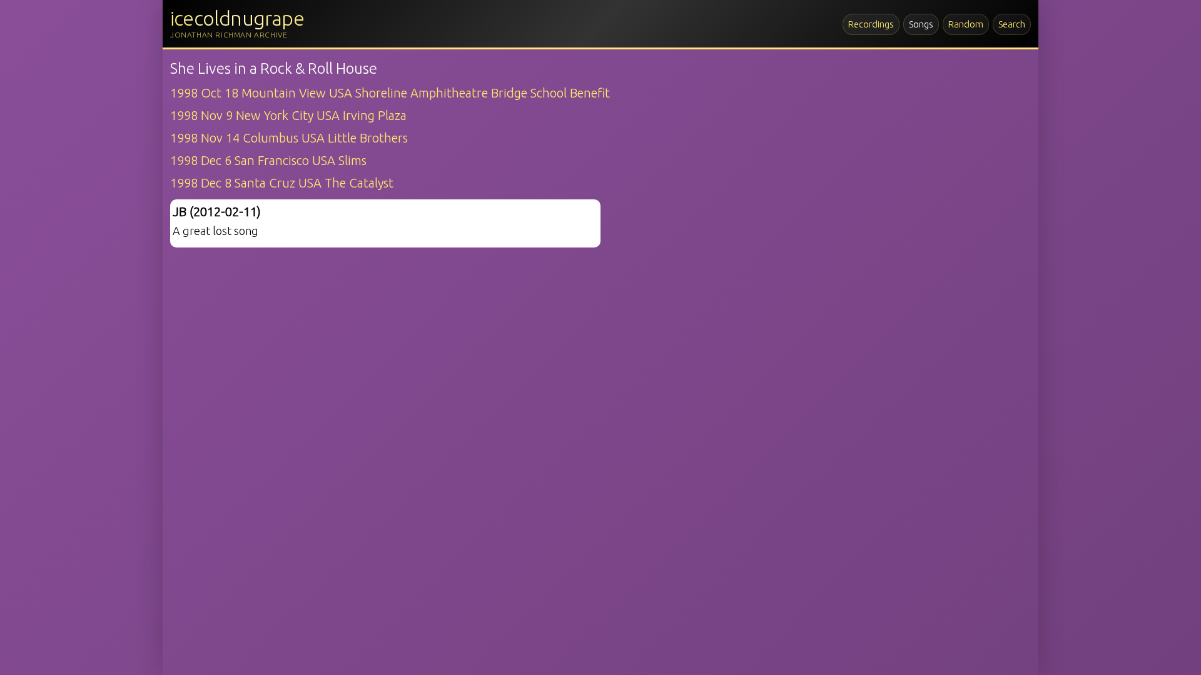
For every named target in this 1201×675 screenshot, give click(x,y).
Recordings (871, 24)
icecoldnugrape (237, 18)
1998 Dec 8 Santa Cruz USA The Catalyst (281, 183)
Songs (921, 24)
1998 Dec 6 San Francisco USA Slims (268, 160)
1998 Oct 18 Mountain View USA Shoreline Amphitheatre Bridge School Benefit (390, 93)
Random (965, 24)
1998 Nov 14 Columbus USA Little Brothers (289, 138)
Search (1011, 24)
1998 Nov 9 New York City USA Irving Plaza (288, 115)
